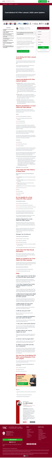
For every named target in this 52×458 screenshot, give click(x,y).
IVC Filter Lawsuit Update (24, 167)
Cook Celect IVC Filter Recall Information (8, 40)
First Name (40, 31)
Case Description (40, 42)
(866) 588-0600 (13, 439)
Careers (28, 437)
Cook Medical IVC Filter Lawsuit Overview (8, 30)
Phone (39, 39)
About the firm (29, 429)
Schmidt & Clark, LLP (30, 364)
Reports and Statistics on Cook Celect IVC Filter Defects (8, 34)
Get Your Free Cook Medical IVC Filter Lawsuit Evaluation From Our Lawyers (8, 47)
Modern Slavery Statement (42, 437)
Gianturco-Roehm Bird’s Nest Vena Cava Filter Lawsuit (25, 269)
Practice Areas (5, 4)
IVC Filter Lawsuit (12, 21)
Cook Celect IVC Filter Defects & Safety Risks (8, 36)
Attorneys (28, 430)
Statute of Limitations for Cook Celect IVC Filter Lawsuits (8, 43)
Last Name (40, 34)
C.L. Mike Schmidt (27, 27)
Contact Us (16, 4)
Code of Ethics (41, 434)
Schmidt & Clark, (21, 46)
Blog (28, 433)
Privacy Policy (41, 430)
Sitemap (40, 439)
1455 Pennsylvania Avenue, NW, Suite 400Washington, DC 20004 (10, 433)
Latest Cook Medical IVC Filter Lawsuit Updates (8, 32)
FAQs (4, 44)
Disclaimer (40, 429)
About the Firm (11, 4)
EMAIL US (13, 442)
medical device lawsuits (23, 247)
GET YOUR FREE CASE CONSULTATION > (22, 384)
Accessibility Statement (42, 433)
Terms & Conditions (41, 438)
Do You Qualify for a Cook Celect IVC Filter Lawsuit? (8, 38)
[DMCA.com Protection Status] (26, 456)
